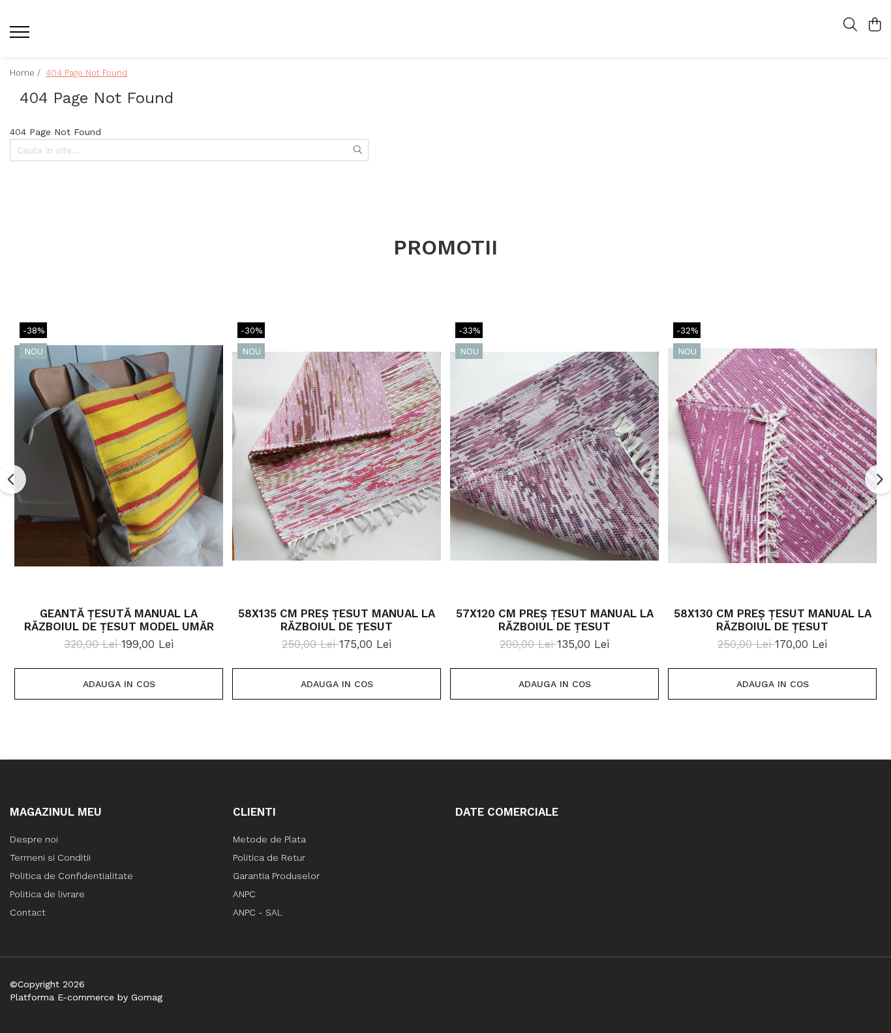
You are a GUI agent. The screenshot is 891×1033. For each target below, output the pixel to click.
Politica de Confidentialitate (71, 876)
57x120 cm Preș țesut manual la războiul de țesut (555, 620)
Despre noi (34, 839)
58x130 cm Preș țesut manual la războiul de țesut (772, 620)
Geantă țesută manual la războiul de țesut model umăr (119, 620)
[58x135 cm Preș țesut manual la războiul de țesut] (336, 456)
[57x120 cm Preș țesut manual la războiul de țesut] (554, 456)
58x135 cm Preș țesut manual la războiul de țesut (336, 620)
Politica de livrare (47, 894)
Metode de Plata (269, 839)
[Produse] (21, 36)
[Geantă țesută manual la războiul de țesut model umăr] (118, 456)
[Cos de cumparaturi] (874, 25)
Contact (28, 912)
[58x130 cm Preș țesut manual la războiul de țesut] (772, 456)
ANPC (244, 894)
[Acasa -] (445, 29)
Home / (26, 73)
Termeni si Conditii (50, 857)
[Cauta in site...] (850, 25)
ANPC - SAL (257, 912)
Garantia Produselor (276, 876)
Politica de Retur (269, 857)
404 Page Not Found (86, 73)
